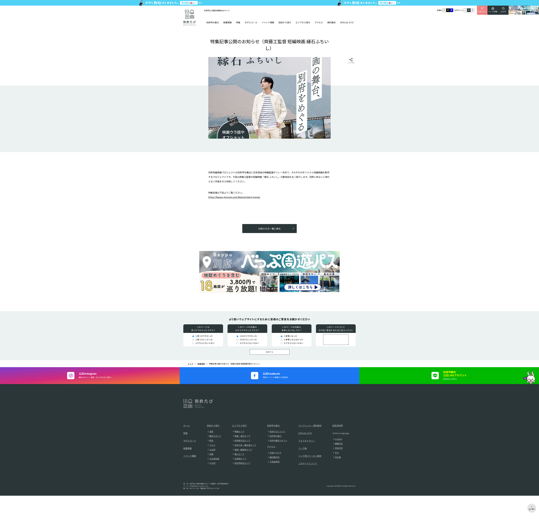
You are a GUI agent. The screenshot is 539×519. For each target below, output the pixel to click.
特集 (238, 22)
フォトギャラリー (306, 440)
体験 (211, 454)
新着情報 (227, 22)
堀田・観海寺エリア (243, 449)
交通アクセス (275, 452)
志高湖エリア (240, 458)
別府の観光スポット (278, 440)
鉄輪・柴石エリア (242, 436)
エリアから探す (302, 22)
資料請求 (331, 22)
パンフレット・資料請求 (310, 425)
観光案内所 (274, 457)
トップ (190, 363)
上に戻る (532, 509)
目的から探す (284, 22)
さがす (503, 12)
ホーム (186, 425)
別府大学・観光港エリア (245, 445)
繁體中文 (339, 443)
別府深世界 (337, 425)
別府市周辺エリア (242, 463)
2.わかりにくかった (248, 339)
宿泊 (211, 440)
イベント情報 (267, 22)
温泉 (211, 431)
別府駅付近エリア (242, 440)
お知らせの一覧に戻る (269, 228)
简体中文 (339, 448)
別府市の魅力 (212, 22)
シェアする (350, 62)
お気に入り (482, 12)
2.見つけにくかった (204, 339)
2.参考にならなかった (293, 339)
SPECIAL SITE (347, 22)
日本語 (338, 457)
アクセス (319, 22)
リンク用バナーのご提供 (309, 455)
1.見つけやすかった (204, 336)
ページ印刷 (492, 12)
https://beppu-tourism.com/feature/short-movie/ (234, 197)
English (338, 439)
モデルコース (251, 22)
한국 (337, 452)
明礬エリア (239, 431)
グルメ (212, 445)
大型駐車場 (274, 461)
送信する (269, 352)
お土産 (212, 449)
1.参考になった (290, 336)
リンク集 (302, 448)
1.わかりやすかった (248, 336)
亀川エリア (239, 454)
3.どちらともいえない (205, 343)
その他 (212, 463)
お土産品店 (214, 458)
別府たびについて (277, 431)
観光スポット (215, 436)
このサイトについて (307, 463)
